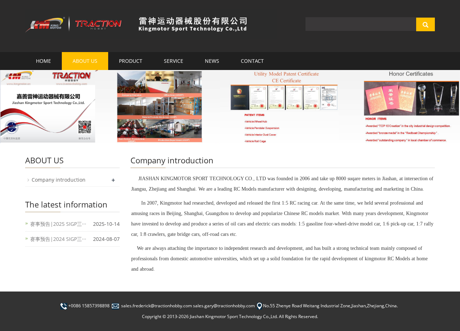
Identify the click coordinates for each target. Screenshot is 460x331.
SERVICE (173, 60)
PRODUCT (130, 60)
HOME (43, 60)
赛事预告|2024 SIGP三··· (58, 239)
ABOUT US (85, 60)
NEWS (212, 60)
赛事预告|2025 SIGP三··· (58, 223)
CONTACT (252, 60)
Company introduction (59, 179)
